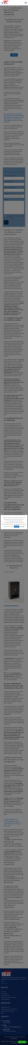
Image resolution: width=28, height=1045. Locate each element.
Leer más (21, 526)
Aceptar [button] (16, 526)
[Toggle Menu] (26, 2)
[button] (22, 1042)
